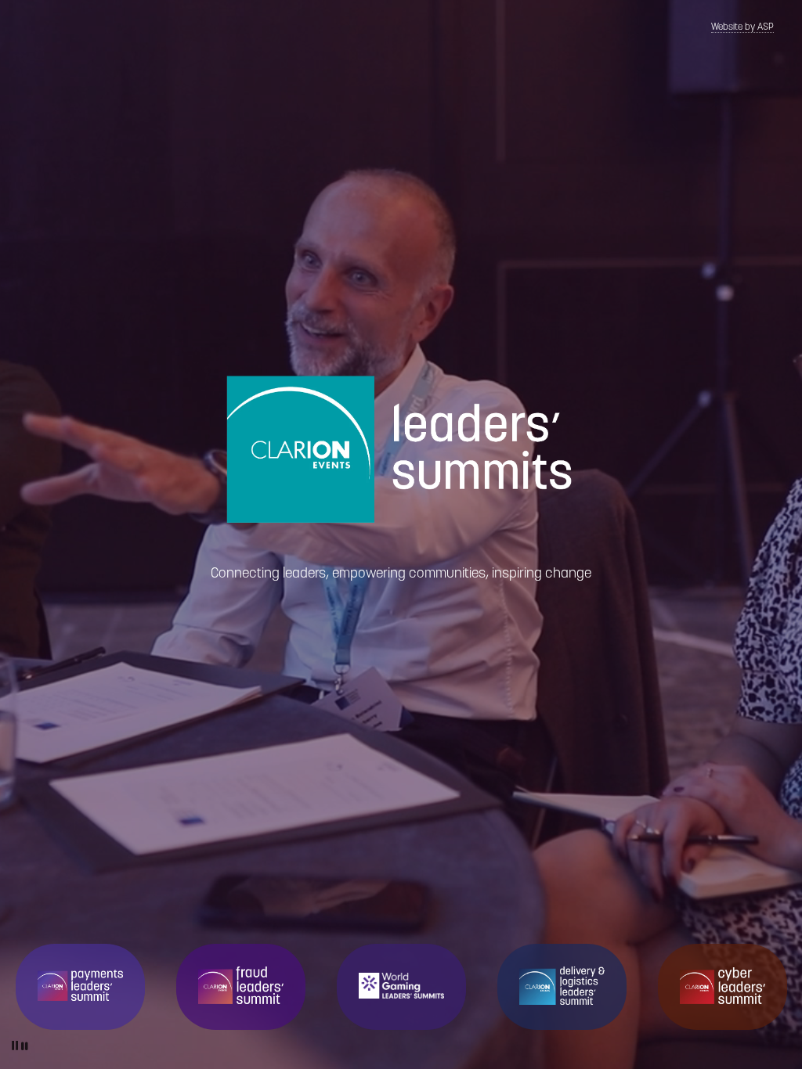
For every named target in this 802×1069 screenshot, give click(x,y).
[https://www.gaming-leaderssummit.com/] (401, 986)
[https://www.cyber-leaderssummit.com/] (722, 986)
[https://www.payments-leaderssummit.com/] (80, 985)
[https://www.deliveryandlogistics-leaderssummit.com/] (562, 985)
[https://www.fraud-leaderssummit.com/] (241, 985)
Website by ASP (742, 27)
